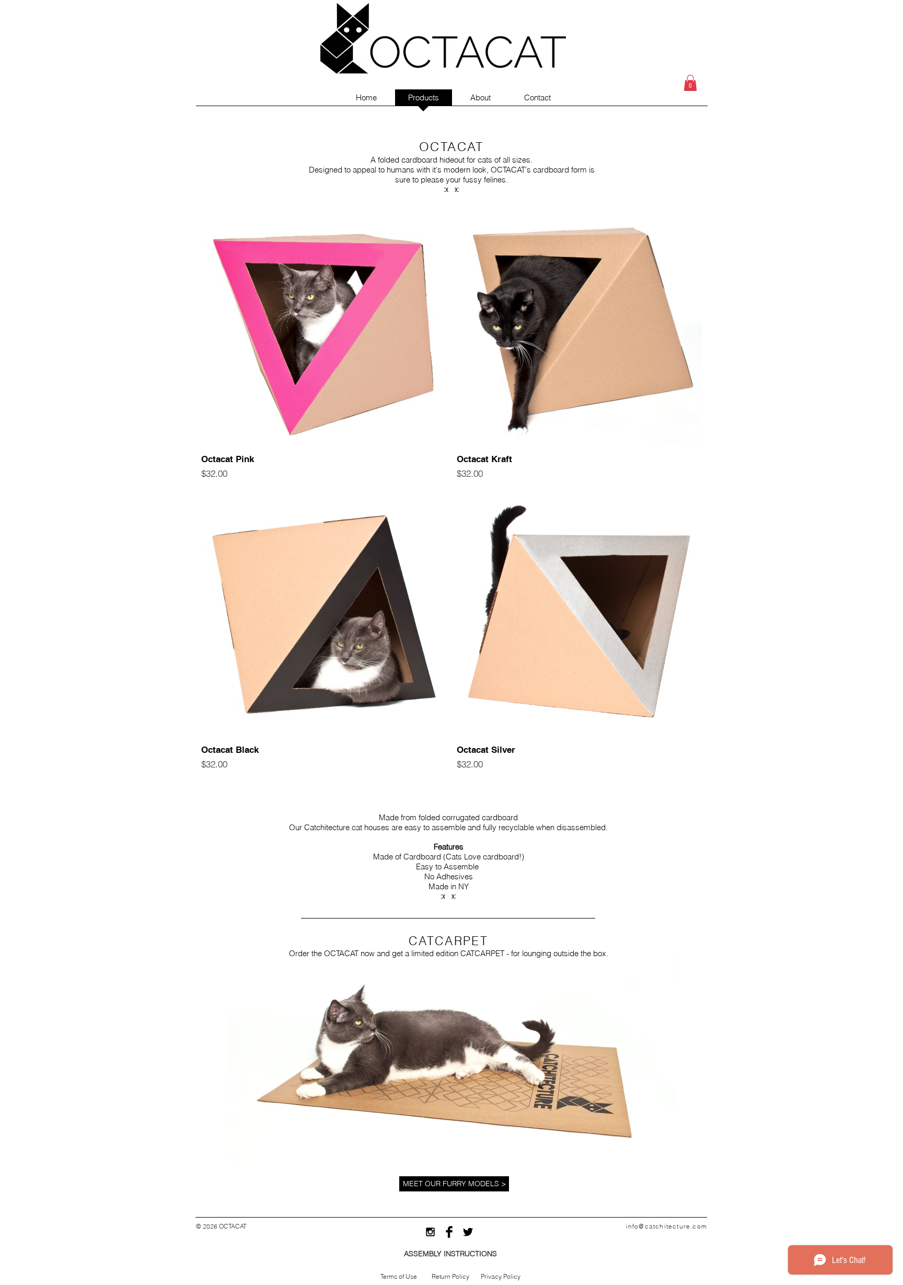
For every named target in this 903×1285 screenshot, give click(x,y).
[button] (690, 83)
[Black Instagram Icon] (430, 1232)
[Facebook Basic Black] (449, 1232)
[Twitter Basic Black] (468, 1232)
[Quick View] (323, 322)
